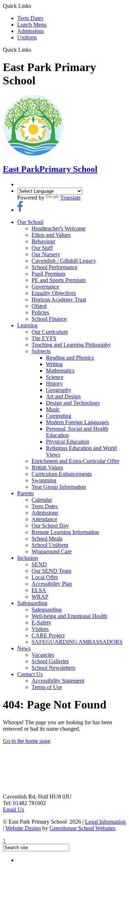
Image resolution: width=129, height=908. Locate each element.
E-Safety (41, 622)
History (54, 383)
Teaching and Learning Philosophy (71, 345)
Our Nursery (46, 254)
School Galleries (50, 661)
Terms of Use (47, 687)
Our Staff (42, 248)
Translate (70, 198)
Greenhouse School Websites (82, 828)
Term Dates (30, 18)
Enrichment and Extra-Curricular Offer (75, 461)
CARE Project (48, 635)
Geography (58, 390)
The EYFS (44, 338)
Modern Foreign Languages (77, 422)
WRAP (40, 597)
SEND (39, 564)
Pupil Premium (48, 274)
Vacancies (43, 655)
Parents (25, 493)
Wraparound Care (52, 551)
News (23, 648)
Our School (30, 222)
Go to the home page (26, 741)
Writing (54, 364)
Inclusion (27, 558)
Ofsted (39, 306)
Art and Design (63, 396)
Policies (40, 312)
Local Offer (45, 577)
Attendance (44, 519)
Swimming (44, 480)
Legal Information (105, 822)
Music (53, 409)
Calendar (42, 500)
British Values (47, 467)
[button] (34, 49)
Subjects (41, 351)
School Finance (49, 319)
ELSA (39, 590)
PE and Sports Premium (59, 280)
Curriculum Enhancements (62, 474)
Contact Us (30, 674)
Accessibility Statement (58, 681)
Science (54, 377)
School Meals (47, 538)
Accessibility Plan (52, 584)
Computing (58, 416)
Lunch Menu (32, 25)
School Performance (54, 267)
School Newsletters (53, 668)
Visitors (40, 629)
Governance (45, 287)
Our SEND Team (51, 571)
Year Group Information (59, 487)
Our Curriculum (50, 332)
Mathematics (60, 371)
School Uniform (50, 545)
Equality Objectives (54, 293)
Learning (27, 325)
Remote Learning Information (65, 532)
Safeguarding (32, 603)
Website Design (23, 828)
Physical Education (67, 442)
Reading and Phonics (70, 358)
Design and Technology (73, 403)
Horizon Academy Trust (59, 299)
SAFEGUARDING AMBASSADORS (77, 642)
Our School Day (50, 526)
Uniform (27, 37)
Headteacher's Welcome (59, 228)
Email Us (13, 809)
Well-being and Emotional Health (69, 616)
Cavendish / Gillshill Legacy (64, 261)
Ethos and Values (51, 235)
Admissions (30, 31)
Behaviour (43, 241)
